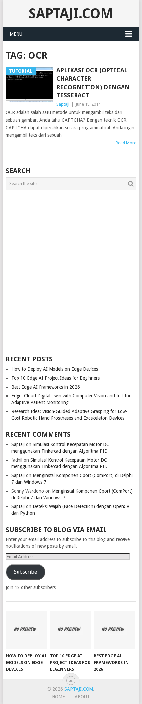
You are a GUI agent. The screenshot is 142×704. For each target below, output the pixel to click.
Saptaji (62, 104)
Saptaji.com (71, 13)
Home (58, 696)
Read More (126, 142)
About (82, 696)
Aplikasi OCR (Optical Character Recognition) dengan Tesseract (93, 83)
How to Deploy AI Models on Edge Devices (54, 369)
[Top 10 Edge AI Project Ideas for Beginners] (70, 630)
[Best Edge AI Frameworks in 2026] (114, 630)
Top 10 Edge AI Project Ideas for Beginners (55, 378)
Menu (16, 34)
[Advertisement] (71, 271)
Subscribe (25, 572)
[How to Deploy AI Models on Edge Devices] (26, 630)
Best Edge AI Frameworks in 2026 (45, 386)
